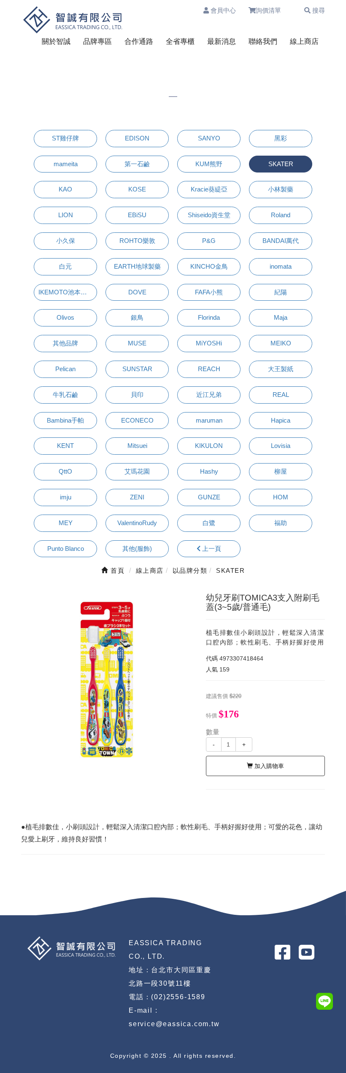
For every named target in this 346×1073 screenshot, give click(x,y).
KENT (65, 445)
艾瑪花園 (137, 471)
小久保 (65, 240)
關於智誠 (56, 42)
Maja (280, 317)
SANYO (209, 138)
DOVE (137, 292)
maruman (209, 420)
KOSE (137, 189)
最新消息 (221, 42)
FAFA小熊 (209, 292)
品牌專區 (97, 42)
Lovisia (280, 445)
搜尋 (318, 10)
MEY (66, 522)
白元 (65, 266)
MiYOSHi (209, 343)
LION (65, 214)
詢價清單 (272, 10)
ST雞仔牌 (65, 138)
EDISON (137, 138)
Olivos (65, 317)
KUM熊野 (208, 163)
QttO (65, 471)
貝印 (137, 394)
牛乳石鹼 (65, 394)
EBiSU (137, 214)
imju (65, 497)
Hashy (209, 471)
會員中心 (222, 10)
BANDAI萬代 (280, 240)
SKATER (280, 163)
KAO (65, 189)
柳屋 (280, 471)
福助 (280, 522)
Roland (280, 214)
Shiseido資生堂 (209, 214)
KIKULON (209, 445)
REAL (281, 394)
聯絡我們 (263, 42)
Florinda (209, 317)
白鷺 (209, 522)
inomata (281, 266)
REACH (209, 368)
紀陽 (280, 292)
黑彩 (280, 138)
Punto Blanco (65, 548)
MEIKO (280, 343)
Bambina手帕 (65, 420)
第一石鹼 (137, 163)
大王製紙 (280, 368)
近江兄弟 (209, 394)
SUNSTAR (137, 368)
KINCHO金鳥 (209, 266)
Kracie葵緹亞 (209, 189)
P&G (209, 240)
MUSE (137, 343)
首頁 (116, 570)
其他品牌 (65, 343)
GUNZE (209, 497)
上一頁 (210, 548)
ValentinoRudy (137, 522)
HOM (280, 497)
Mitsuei (137, 445)
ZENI (137, 497)
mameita (66, 163)
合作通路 (138, 42)
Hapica (280, 420)
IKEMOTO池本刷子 (65, 292)
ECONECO (137, 420)
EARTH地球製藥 (137, 266)
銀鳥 (137, 317)
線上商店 (304, 42)
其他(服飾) (137, 548)
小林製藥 (280, 189)
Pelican (65, 368)
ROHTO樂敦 (137, 240)
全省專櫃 (180, 42)
